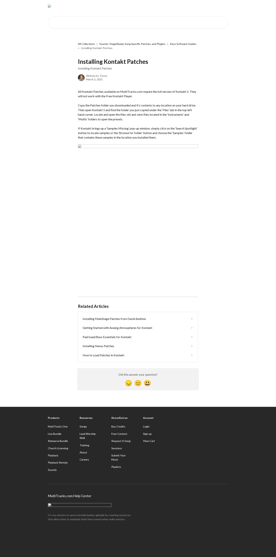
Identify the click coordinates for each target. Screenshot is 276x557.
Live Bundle (54, 433)
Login (146, 426)
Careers (84, 459)
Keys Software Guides (183, 43)
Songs (83, 426)
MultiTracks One (58, 426)
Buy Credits (118, 426)
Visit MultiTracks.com (193, 6)
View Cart (149, 440)
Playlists (116, 466)
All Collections (86, 43)
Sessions (116, 448)
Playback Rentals (58, 462)
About (83, 452)
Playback (53, 455)
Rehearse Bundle (58, 440)
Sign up (147, 433)
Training (84, 445)
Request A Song (120, 440)
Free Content (119, 433)
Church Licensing (58, 448)
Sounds (52, 469)
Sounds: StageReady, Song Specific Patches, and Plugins (132, 43)
